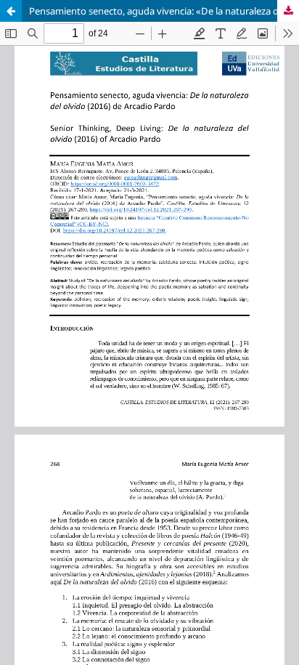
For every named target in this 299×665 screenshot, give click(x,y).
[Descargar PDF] (288, 11)
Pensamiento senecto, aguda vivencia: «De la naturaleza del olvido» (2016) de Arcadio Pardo (164, 10)
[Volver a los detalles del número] (11, 11)
